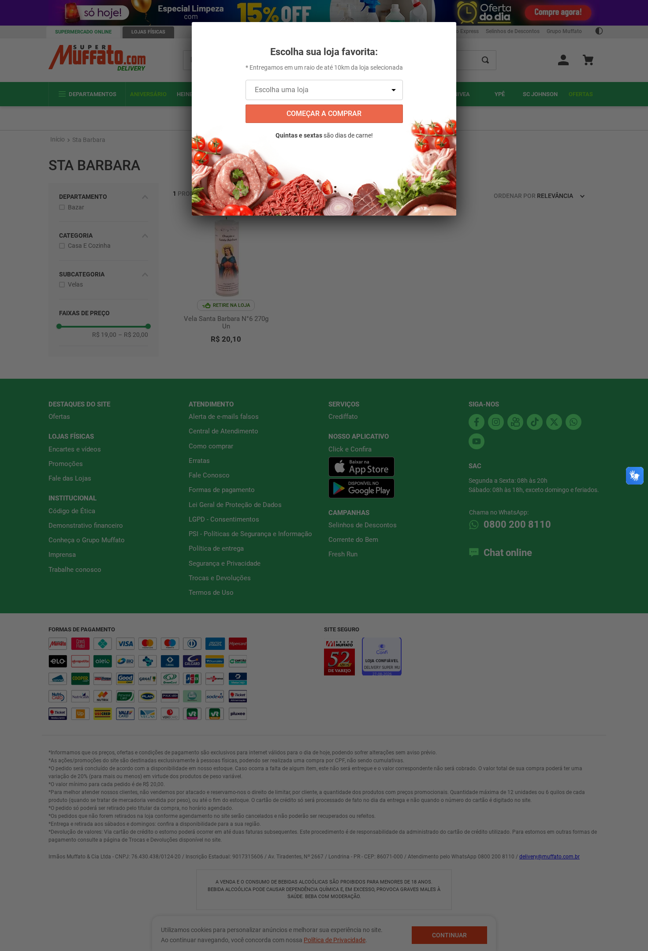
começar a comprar (324, 113)
